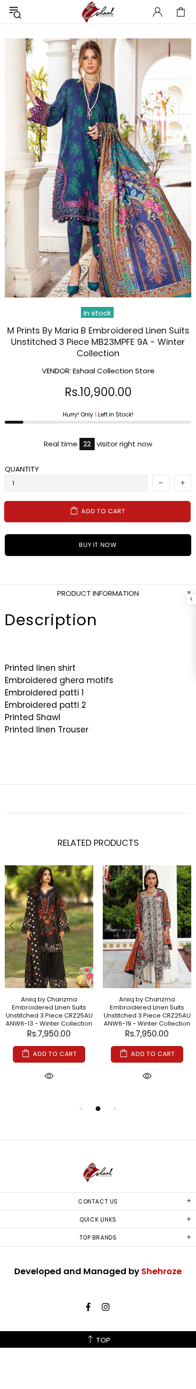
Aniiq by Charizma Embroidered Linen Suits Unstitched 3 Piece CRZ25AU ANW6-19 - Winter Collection (147, 1011)
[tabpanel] (49, 984)
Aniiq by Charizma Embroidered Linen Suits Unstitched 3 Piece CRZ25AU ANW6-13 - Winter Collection (49, 1011)
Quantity (22, 469)
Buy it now (98, 544)
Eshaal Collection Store (98, 12)
